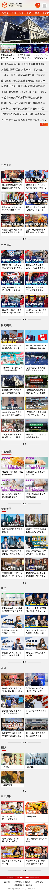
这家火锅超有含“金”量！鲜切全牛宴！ (10, 840)
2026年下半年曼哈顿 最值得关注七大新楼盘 (36, 530)
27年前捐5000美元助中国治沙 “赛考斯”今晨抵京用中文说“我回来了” (24, 114)
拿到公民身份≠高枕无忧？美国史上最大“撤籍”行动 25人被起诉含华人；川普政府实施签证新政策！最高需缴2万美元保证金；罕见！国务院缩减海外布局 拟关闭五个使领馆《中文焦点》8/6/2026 (12, 289)
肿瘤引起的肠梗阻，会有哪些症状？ (35, 495)
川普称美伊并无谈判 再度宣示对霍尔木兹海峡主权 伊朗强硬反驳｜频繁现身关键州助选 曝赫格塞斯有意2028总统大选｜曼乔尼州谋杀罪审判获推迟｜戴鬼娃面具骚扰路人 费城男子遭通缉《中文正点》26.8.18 (12, 231)
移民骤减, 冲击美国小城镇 (36, 712)
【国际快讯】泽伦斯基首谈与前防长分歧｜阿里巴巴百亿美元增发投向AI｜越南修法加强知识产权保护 (12, 347)
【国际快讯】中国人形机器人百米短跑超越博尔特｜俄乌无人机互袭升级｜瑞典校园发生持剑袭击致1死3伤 (35, 369)
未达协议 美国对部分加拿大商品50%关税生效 (36, 346)
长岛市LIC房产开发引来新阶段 (12, 530)
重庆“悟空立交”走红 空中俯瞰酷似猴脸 (36, 436)
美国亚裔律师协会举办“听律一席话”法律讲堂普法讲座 (35, 690)
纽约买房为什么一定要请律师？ (35, 654)
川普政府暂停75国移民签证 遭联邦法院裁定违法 (12, 391)
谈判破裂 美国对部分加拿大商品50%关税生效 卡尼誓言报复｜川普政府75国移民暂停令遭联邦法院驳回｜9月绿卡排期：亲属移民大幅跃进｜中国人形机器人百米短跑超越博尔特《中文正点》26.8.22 (12, 186)
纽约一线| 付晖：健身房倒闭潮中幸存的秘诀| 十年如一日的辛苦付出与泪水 (36, 632)
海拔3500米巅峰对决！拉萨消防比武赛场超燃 (36, 391)
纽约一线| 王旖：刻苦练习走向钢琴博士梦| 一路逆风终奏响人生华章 (36, 609)
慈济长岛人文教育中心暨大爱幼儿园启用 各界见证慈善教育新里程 (35, 734)
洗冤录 (6, 767)
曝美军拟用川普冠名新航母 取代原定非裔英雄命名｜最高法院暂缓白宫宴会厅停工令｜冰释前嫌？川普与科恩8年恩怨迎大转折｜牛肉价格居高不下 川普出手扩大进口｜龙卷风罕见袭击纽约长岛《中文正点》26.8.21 (36, 186)
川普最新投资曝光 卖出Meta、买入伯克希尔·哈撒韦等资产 (24, 69)
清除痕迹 (28, 885)
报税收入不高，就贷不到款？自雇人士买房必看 (11, 654)
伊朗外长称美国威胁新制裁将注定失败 (21, 97)
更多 (43, 124)
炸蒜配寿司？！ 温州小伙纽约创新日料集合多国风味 (36, 862)
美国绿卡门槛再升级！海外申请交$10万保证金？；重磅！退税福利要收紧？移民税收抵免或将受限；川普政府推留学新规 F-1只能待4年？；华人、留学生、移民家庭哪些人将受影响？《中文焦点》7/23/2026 (12, 311)
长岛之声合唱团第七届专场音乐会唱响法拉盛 (11, 734)
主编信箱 (18, 885)
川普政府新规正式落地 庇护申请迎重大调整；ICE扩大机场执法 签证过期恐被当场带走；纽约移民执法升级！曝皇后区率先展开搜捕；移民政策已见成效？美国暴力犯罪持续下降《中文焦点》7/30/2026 (36, 289)
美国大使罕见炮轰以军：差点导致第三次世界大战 (24, 119)
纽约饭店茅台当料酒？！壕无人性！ (10, 817)
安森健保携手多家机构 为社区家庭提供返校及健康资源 (11, 712)
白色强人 (31, 767)
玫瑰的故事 (8, 785)
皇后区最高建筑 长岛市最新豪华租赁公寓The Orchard (12, 574)
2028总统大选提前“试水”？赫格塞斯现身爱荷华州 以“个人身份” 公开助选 (41, 56)
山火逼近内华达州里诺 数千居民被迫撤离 (23, 80)
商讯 (37, 13)
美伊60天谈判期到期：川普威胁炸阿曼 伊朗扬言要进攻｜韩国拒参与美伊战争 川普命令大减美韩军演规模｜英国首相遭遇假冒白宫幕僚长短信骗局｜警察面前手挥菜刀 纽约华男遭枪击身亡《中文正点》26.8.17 (36, 231)
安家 (21, 13)
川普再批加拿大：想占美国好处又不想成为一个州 (24, 92)
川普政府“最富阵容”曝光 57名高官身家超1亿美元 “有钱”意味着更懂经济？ (24, 56)
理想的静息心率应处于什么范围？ (35, 473)
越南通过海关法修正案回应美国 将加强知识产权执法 (24, 86)
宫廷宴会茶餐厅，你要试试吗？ (11, 862)
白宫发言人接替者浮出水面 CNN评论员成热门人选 (12, 413)
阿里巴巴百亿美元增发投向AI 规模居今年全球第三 (24, 103)
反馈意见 (18, 882)
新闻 (14, 13)
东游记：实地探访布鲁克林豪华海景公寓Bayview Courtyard (12, 552)
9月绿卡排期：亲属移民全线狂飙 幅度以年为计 (12, 369)
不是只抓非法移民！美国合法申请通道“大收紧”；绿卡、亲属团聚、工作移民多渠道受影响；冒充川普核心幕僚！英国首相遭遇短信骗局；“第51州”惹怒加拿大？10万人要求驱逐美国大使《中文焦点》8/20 (12, 266)
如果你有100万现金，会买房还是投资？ (12, 631)
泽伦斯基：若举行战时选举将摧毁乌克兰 (22, 108)
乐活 (29, 13)
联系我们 (28, 882)
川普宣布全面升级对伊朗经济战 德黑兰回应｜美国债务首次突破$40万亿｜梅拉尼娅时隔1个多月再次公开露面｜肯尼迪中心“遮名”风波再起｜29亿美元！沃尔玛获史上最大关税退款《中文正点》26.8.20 (12, 209)
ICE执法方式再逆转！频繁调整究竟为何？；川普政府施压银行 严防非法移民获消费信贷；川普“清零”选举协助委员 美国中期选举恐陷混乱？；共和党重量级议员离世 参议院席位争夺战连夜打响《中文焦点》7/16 (36, 311)
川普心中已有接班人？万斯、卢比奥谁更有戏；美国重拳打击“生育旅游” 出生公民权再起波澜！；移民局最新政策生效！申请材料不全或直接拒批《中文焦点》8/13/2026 (36, 266)
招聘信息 (39, 882)
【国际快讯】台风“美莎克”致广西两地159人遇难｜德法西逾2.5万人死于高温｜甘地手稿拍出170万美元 (36, 413)
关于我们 (7, 882)
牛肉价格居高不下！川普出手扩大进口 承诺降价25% (12, 436)
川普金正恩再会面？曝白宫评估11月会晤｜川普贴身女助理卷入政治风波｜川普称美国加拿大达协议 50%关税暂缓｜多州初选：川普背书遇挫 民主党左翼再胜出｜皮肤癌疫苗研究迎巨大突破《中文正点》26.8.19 (36, 209)
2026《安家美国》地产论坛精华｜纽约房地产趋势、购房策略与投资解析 (36, 552)
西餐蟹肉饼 (31, 816)
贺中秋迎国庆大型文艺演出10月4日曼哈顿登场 (12, 689)
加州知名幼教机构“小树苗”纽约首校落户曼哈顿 (8, 56)
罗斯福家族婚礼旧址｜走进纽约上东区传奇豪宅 (35, 574)
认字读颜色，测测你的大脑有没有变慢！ (11, 495)
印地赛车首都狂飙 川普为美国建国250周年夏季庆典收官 (24, 64)
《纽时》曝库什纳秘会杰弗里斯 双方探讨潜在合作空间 (24, 75)
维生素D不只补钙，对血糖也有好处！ (12, 473)
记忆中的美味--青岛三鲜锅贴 (36, 840)
